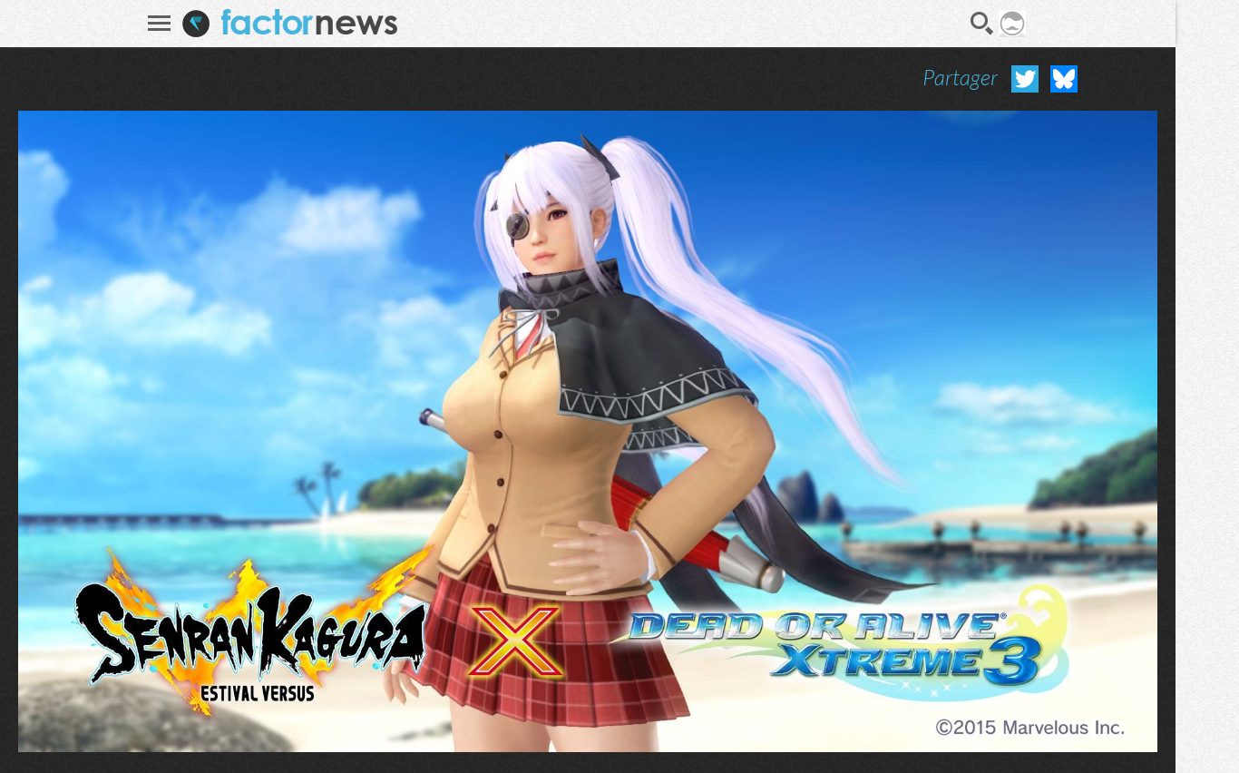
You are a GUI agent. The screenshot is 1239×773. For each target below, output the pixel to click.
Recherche (982, 23)
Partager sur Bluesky (1064, 79)
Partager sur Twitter (1025, 79)
